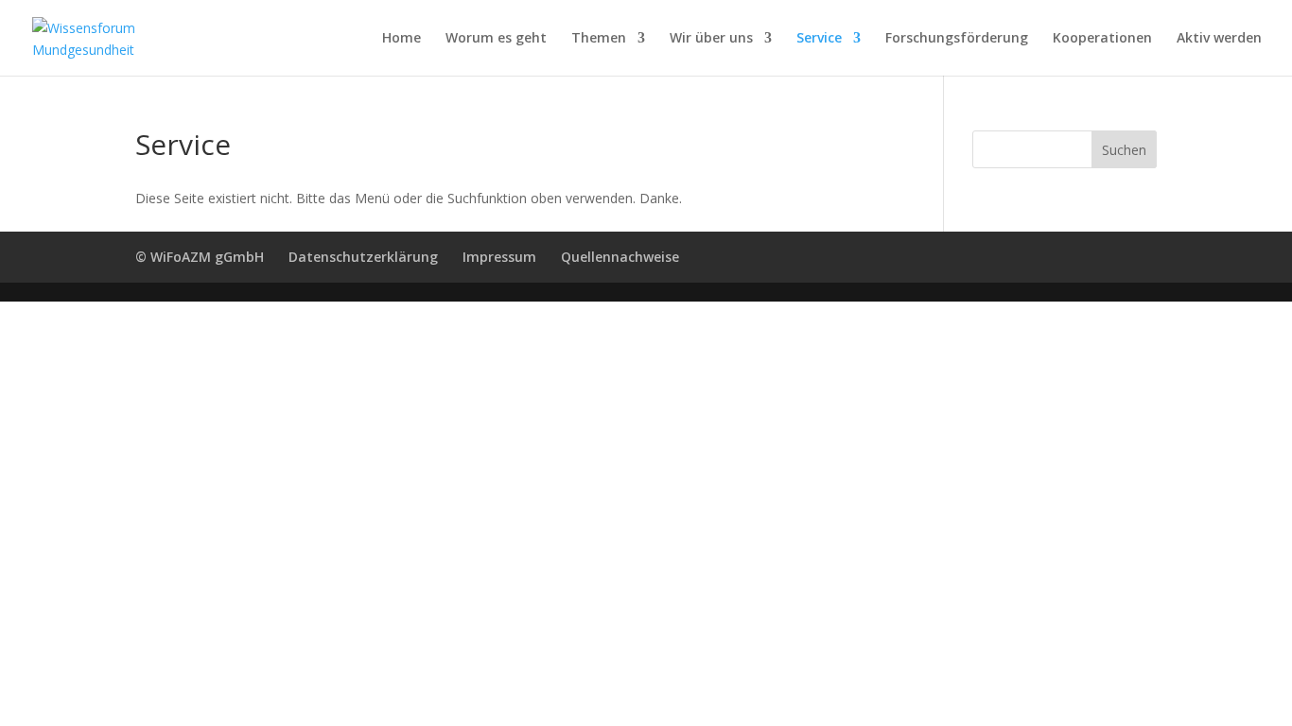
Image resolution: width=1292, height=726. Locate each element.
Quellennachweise (620, 257)
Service (819, 38)
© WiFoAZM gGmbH (199, 257)
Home (401, 38)
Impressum (499, 257)
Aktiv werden (1219, 38)
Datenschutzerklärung (363, 257)
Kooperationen (1102, 38)
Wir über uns (711, 38)
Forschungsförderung (956, 38)
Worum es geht (496, 38)
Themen (598, 38)
